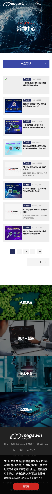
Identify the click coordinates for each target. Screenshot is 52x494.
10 (39, 251)
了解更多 (36, 478)
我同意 (26, 486)
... (32, 251)
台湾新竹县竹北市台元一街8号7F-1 (29, 444)
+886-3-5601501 (26, 449)
